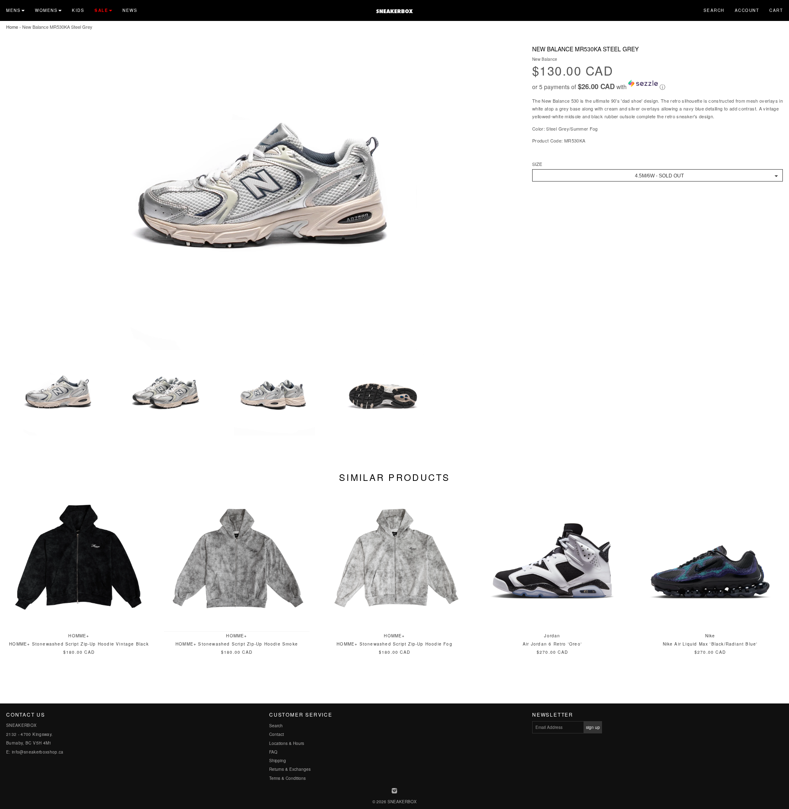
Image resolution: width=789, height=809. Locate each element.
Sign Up (593, 727)
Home (12, 26)
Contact (276, 734)
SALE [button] (101, 10)
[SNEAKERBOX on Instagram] (394, 791)
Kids (78, 10)
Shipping (277, 760)
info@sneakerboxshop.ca (38, 752)
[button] (657, 85)
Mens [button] (13, 10)
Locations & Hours (286, 743)
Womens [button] (46, 10)
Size (537, 164)
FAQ (273, 752)
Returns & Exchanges (290, 769)
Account (747, 10)
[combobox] (657, 175)
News (129, 10)
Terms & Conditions (287, 778)
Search (714, 10)
